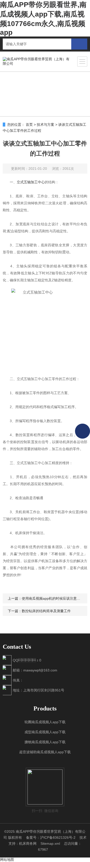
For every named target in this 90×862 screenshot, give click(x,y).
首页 (29, 125)
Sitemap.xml (50, 843)
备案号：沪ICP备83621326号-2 (51, 837)
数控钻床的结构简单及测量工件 (46, 611)
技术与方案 (45, 125)
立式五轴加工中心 (31, 182)
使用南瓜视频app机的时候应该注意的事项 (54, 598)
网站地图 (7, 859)
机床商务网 (27, 843)
